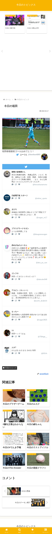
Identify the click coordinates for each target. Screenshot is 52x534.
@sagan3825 (42, 320)
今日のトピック (10, 368)
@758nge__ (42, 337)
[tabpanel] (15, 23)
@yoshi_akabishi (40, 301)
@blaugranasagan (40, 234)
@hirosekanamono (40, 185)
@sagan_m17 (41, 218)
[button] (46, 397)
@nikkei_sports (41, 198)
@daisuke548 (42, 279)
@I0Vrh (44, 353)
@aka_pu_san (41, 263)
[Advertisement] (26, 62)
